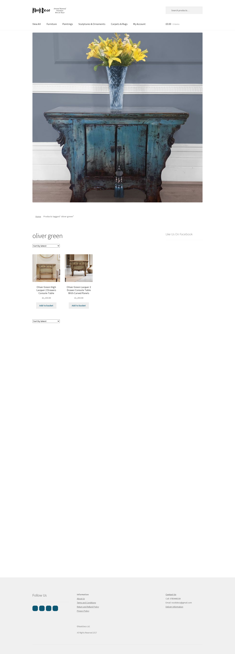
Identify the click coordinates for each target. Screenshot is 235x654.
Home (38, 216)
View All (36, 24)
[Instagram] (42, 608)
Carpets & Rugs (119, 24)
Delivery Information (174, 606)
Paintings (67, 24)
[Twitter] (55, 608)
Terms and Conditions (86, 602)
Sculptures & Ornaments (91, 24)
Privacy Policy (83, 611)
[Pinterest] (48, 608)
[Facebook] (35, 608)
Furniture (52, 24)
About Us (81, 598)
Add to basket (46, 305)
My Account (139, 24)
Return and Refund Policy (88, 606)
